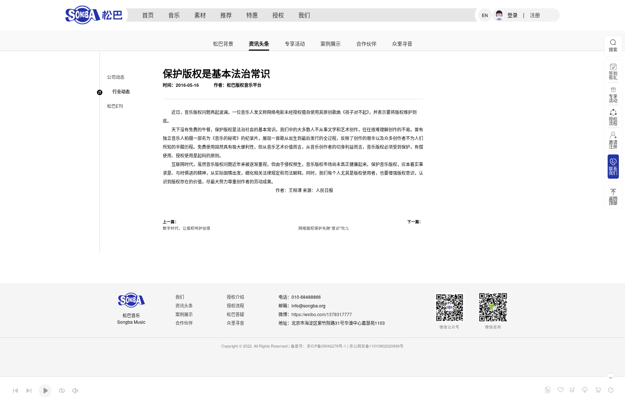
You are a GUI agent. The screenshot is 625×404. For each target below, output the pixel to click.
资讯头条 (259, 44)
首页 (148, 15)
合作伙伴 (366, 44)
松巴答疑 (235, 314)
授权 (278, 15)
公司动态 (115, 77)
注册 (535, 14)
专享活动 (295, 44)
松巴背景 (223, 44)
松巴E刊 (115, 106)
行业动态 (121, 91)
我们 (304, 15)
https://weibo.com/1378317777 (322, 314)
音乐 (174, 15)
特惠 (252, 15)
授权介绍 (235, 297)
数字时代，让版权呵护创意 (187, 228)
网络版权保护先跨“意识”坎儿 (323, 228)
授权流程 (235, 305)
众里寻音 (402, 44)
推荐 (226, 15)
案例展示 (330, 44)
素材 (200, 15)
